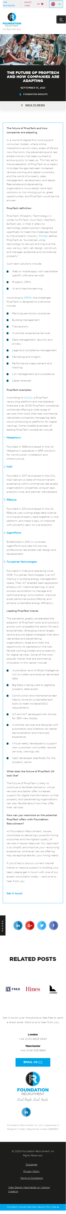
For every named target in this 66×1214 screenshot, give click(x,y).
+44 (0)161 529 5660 (33, 1050)
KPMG (28, 298)
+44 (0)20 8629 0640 (33, 1039)
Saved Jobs (32, 4)
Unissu (28, 397)
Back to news (35, 105)
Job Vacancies (9, 4)
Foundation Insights (35, 94)
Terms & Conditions (31, 1178)
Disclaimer (31, 1165)
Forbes (43, 236)
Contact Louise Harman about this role (32, 1207)
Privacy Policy (31, 1171)
